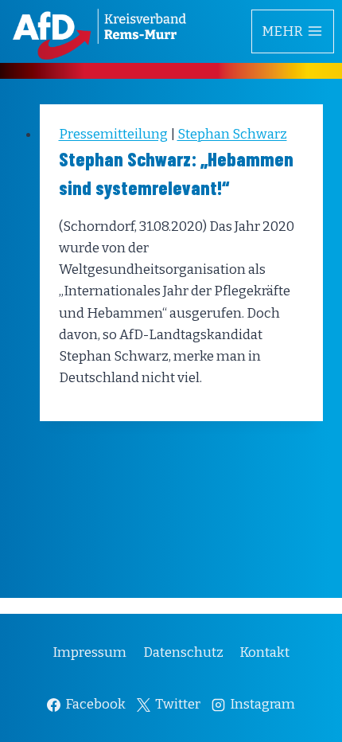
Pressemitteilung (113, 134)
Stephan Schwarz (232, 134)
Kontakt (264, 652)
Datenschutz (183, 652)
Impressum (89, 652)
